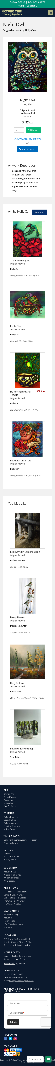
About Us (8, 918)
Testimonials (9, 921)
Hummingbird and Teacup (20, 393)
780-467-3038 (17, 2)
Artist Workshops (11, 878)
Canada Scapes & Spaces (15, 898)
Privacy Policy (10, 859)
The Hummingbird (20, 260)
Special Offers (10, 820)
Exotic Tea (15, 326)
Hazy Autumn (17, 683)
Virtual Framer (10, 829)
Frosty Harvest (17, 617)
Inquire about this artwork (27, 138)
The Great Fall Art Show (14, 901)
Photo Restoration (11, 843)
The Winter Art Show (13, 904)
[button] (50, 12)
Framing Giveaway (12, 826)
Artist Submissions (12, 856)
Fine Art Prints (10, 806)
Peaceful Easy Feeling (21, 748)
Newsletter (8, 927)
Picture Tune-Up (11, 823)
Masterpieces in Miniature (15, 892)
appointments (9, 963)
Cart (21, 5)
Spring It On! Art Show (13, 895)
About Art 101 (10, 872)
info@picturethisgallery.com (21, 980)
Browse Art (8, 794)
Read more (27, 316)
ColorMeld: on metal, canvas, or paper (20, 840)
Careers (7, 853)
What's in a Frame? (12, 875)
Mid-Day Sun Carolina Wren (25, 551)
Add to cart (33, 130)
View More (40, 212)
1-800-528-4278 (36, 2)
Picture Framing (11, 817)
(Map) (30, 942)
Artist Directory (10, 797)
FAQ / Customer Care (13, 924)
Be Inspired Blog (11, 914)
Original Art (9, 803)
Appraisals (8, 800)
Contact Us (33, 5)
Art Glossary (9, 881)
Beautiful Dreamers (20, 460)
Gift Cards (8, 850)
